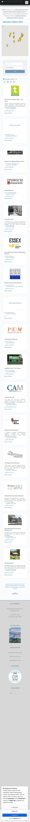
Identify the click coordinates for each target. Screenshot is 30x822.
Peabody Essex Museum (11, 339)
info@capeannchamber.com (15, 608)
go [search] (15, 71)
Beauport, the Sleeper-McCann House (14, 161)
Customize (15, 807)
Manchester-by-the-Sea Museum (13, 282)
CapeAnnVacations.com (15, 652)
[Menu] (26, 2)
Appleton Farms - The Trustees (13, 368)
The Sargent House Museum (12, 463)
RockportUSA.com (15, 656)
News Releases (17, 584)
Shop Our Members (14, 585)
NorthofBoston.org (15, 660)
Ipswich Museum (9, 190)
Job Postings (21, 585)
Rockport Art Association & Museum (14, 495)
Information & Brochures (15, 587)
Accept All (15, 815)
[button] (20, 40)
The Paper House (9, 563)
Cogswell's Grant (9, 219)
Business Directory (9, 584)
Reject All (14, 811)
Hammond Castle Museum (11, 430)
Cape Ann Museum (9, 397)
